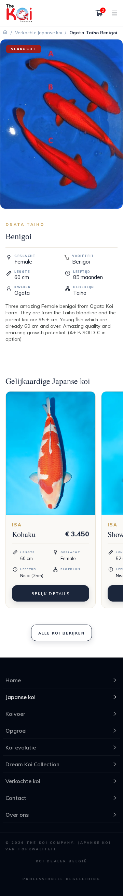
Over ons (17, 814)
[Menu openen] (112, 13)
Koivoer (15, 713)
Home (13, 680)
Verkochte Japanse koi (38, 32)
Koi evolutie (20, 747)
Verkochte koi (22, 781)
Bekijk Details (50, 593)
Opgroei (16, 730)
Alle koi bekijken (61, 633)
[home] (19, 12)
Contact (15, 797)
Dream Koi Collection (32, 764)
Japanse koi (20, 697)
